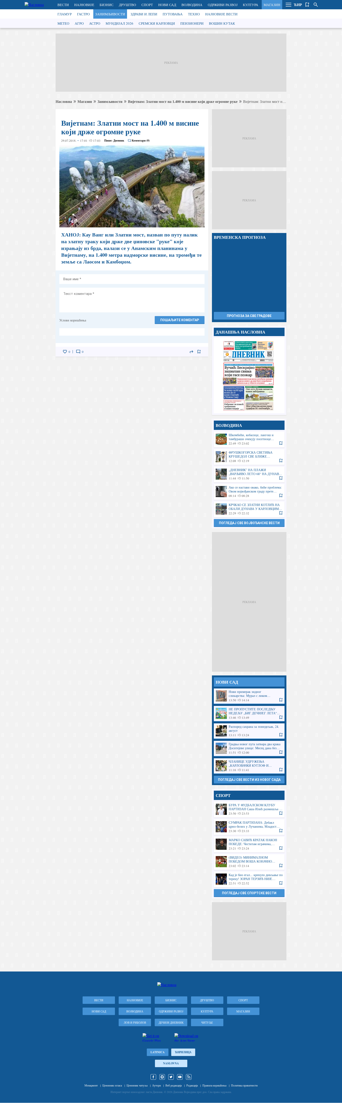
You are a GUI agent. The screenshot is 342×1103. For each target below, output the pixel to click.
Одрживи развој (223, 4)
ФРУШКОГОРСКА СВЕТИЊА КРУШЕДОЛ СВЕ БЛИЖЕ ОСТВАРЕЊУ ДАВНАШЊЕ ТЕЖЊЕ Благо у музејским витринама (249, 456)
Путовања (173, 14)
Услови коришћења (72, 320)
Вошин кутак (222, 23)
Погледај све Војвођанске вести (249, 523)
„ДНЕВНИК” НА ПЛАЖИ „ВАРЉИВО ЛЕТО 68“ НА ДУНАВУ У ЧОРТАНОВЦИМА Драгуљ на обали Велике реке (249, 474)
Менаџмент (91, 1085)
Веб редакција (173, 1085)
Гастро (83, 14)
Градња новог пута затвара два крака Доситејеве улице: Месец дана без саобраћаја (249, 748)
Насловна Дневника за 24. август (249, 375)
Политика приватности (244, 1085)
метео (63, 23)
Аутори (156, 1085)
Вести (63, 4)
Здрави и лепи (144, 14)
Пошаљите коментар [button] (179, 320)
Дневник (118, 140)
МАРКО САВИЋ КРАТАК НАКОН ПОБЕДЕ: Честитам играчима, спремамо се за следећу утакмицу (249, 844)
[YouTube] (180, 1077)
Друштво (127, 4)
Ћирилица (183, 1052)
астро (94, 23)
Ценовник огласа (112, 1085)
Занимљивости (110, 14)
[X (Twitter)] (171, 1077)
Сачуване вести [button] (307, 4)
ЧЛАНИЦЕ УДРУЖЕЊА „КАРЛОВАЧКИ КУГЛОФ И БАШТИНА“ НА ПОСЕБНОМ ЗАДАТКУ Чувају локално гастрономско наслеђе (249, 765)
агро (79, 23)
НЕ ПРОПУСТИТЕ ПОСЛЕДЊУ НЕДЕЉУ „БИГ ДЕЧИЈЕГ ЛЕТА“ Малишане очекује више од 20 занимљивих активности (249, 713)
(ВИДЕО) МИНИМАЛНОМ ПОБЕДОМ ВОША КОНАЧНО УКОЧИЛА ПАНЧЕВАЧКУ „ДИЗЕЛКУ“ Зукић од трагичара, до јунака (249, 861)
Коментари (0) (141, 140)
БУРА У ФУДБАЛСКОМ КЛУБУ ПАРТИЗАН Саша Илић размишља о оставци (249, 809)
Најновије (84, 4)
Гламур (64, 14)
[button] (288, 4)
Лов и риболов (135, 1022)
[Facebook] (153, 1077)
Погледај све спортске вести (249, 893)
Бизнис (107, 4)
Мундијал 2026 (119, 23)
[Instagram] (162, 1077)
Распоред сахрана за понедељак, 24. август (249, 731)
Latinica (158, 1052)
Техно (194, 14)
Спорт (147, 4)
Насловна (64, 101)
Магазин (272, 4)
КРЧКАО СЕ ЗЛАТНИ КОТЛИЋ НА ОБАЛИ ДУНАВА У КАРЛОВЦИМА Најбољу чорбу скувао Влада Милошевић (249, 509)
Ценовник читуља (137, 1085)
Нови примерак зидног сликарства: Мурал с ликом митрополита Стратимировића (249, 696)
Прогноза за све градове (249, 316)
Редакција (192, 1085)
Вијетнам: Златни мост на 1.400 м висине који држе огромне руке (183, 101)
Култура (250, 4)
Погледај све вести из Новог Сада (249, 780)
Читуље (207, 1022)
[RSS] (188, 1077)
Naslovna (171, 1063)
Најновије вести (221, 14)
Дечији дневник (171, 1022)
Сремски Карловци (157, 23)
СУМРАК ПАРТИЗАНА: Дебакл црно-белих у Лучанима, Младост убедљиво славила (249, 826)
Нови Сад (167, 4)
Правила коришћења (214, 1085)
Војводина (191, 4)
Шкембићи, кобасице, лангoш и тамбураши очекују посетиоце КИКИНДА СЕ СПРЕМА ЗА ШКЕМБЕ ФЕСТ (249, 439)
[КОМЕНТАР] (78, 351)
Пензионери (192, 23)
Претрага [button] (316, 4)
